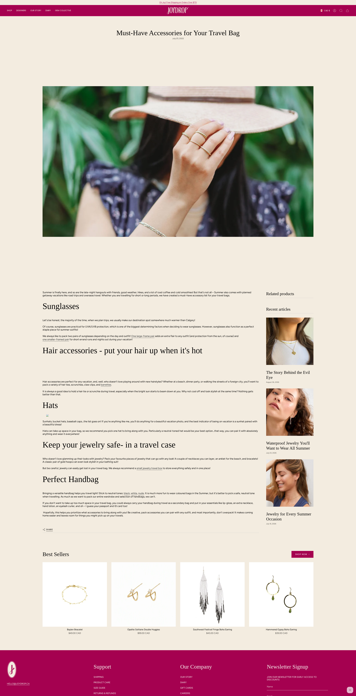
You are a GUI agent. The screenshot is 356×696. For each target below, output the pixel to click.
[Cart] (347, 10)
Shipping (99, 677)
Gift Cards (186, 688)
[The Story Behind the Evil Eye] (289, 341)
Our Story (186, 677)
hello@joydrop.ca (18, 683)
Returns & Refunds (105, 693)
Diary (183, 682)
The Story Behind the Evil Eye (288, 375)
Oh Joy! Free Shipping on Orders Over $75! (178, 2)
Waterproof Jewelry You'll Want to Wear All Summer (288, 446)
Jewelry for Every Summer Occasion (288, 516)
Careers (185, 693)
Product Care (102, 682)
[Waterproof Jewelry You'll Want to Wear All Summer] (289, 412)
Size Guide (99, 688)
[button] (9, 10)
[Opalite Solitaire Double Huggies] (143, 594)
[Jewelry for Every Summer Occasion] (289, 483)
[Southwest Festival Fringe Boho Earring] (212, 594)
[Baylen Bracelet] (75, 594)
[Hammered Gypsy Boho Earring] (281, 594)
